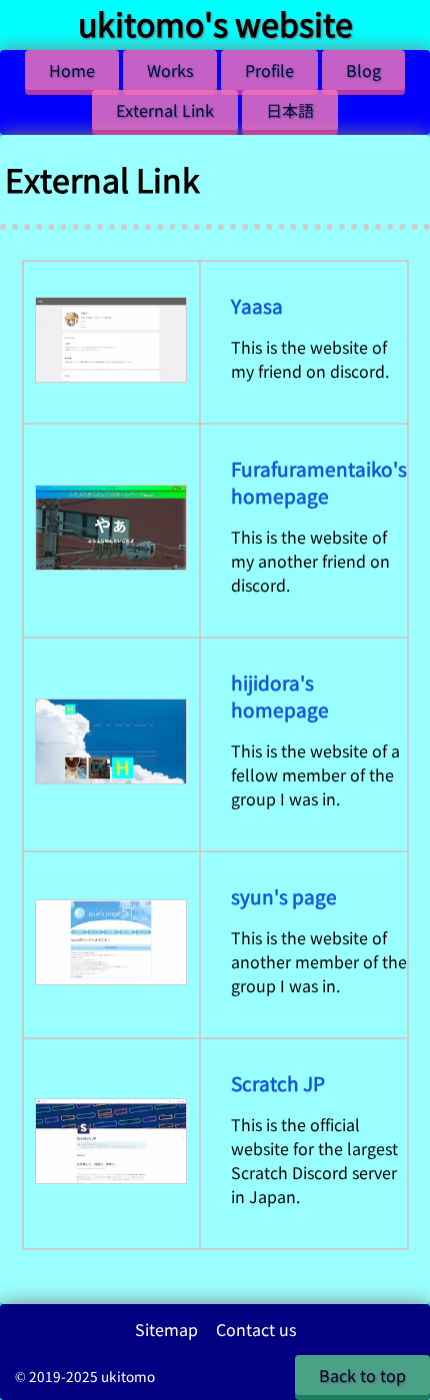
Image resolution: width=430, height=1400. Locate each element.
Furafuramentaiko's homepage (319, 482)
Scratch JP (278, 1082)
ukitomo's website (215, 23)
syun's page (284, 895)
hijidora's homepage (280, 695)
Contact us (256, 1329)
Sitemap (166, 1329)
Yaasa (257, 305)
